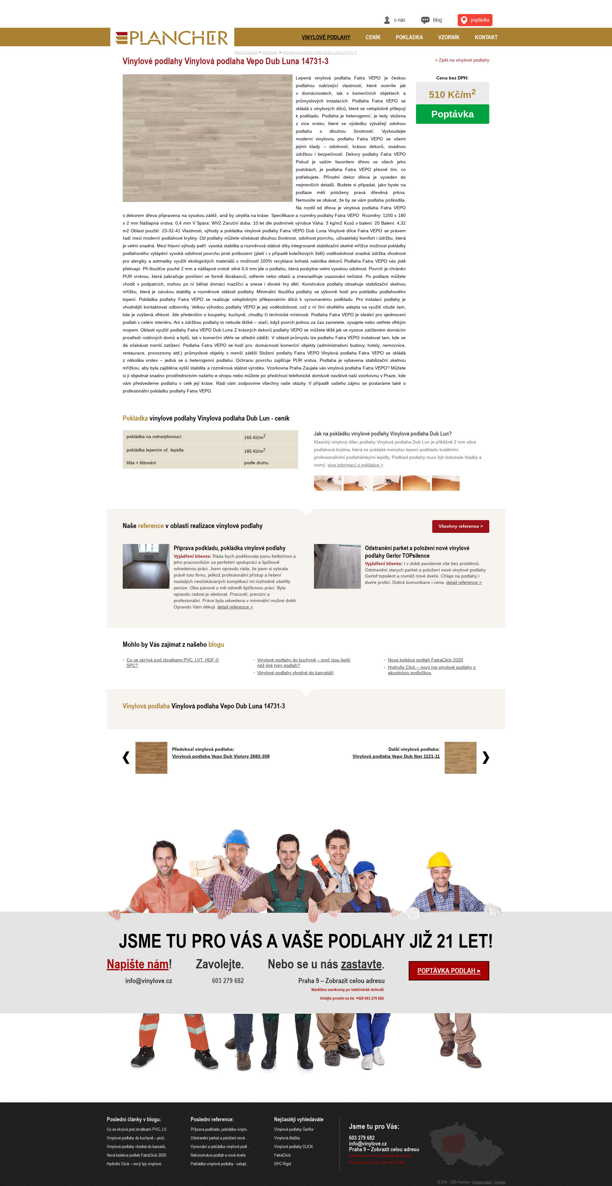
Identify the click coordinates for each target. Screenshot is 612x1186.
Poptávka (480, 19)
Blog (437, 19)
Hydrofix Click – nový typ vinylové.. (135, 1163)
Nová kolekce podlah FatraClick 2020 (425, 659)
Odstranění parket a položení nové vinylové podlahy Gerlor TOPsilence (417, 551)
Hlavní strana (245, 52)
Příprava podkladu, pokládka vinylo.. (219, 1129)
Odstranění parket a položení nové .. (219, 1137)
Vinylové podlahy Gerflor (294, 1129)
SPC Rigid (282, 1163)
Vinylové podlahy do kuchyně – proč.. (136, 1137)
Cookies (499, 1181)
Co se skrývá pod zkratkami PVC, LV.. (137, 1129)
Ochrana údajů (482, 1181)
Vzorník (449, 37)
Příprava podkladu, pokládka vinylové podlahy (230, 547)
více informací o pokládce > (355, 464)
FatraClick (282, 1155)
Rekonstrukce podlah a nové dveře (218, 1155)
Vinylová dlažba (287, 1137)
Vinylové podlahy (326, 37)
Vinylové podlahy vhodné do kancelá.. (137, 1146)
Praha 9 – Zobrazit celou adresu (341, 980)
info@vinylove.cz (148, 980)
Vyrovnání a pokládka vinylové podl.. (220, 1146)
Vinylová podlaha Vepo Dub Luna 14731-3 (320, 52)
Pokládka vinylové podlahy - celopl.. (219, 1163)
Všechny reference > (461, 526)
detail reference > (235, 606)
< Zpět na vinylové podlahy (462, 60)
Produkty (270, 52)
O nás (399, 19)
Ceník (373, 37)
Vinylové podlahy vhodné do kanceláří (295, 672)
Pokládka (409, 37)
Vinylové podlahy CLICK (293, 1146)
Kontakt (486, 37)
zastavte (361, 964)
